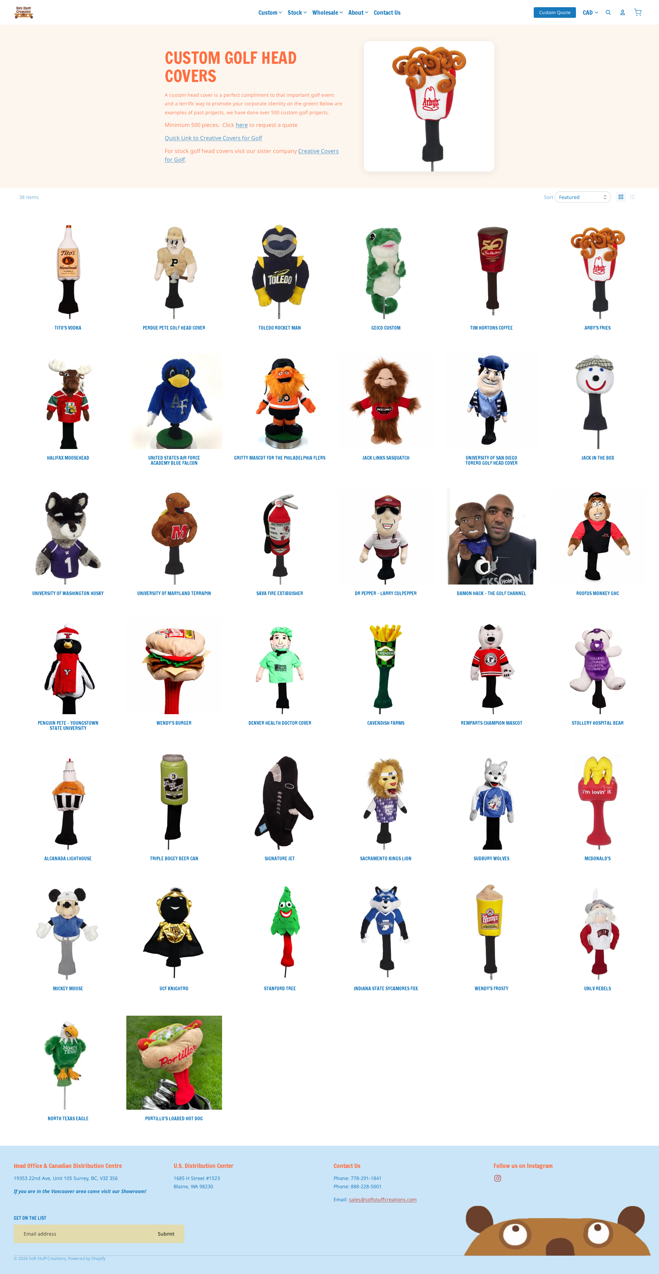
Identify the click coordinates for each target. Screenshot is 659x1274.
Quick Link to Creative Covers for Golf (213, 138)
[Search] (608, 12)
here (242, 125)
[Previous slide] (136, 271)
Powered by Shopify (86, 1258)
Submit (166, 1234)
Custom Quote (554, 12)
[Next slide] (211, 271)
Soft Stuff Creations (47, 1258)
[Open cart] (637, 12)
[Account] (622, 12)
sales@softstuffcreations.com (383, 1199)
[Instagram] (498, 1179)
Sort (548, 197)
